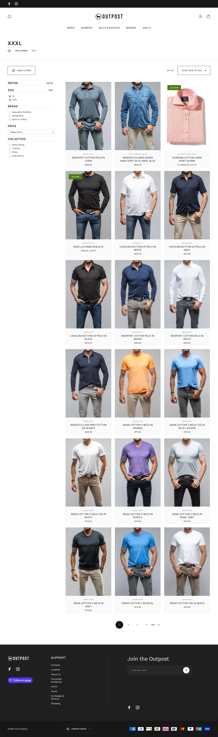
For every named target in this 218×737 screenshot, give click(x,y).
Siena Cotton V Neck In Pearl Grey (187, 515)
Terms (54, 691)
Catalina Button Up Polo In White (138, 248)
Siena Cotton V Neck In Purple (138, 515)
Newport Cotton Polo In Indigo (137, 337)
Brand (13, 106)
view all (49, 83)
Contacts (55, 665)
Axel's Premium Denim (138, 154)
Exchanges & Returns (57, 697)
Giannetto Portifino (21, 112)
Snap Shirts (17, 155)
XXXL (14, 99)
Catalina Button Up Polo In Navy (187, 248)
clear (51, 90)
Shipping (55, 703)
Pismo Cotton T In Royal (138, 603)
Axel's (54, 686)
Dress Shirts (17, 144)
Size (11, 90)
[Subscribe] (186, 670)
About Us (55, 674)
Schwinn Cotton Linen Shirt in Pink (187, 159)
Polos (14, 152)
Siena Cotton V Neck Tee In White (88, 515)
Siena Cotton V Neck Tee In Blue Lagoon (187, 426)
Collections (21, 50)
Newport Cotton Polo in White (187, 337)
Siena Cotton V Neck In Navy (88, 605)
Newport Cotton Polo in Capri (88, 159)
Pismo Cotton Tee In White (187, 603)
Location (55, 669)
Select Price (16, 132)
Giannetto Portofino (187, 154)
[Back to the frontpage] (9, 50)
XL (13, 95)
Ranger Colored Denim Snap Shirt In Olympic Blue (137, 159)
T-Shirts (15, 148)
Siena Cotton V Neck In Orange (138, 426)
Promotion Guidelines (56, 680)
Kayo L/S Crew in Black (88, 246)
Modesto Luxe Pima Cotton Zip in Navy (88, 426)
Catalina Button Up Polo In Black (88, 337)
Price (12, 126)
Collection (17, 139)
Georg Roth (17, 115)
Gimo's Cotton (19, 119)
